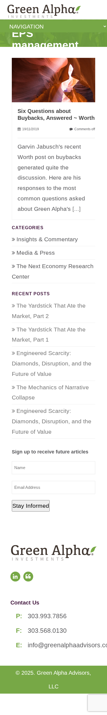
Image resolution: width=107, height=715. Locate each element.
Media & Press (35, 252)
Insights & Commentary (47, 239)
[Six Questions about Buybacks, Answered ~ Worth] (56, 79)
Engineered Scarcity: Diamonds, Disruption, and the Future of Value (51, 363)
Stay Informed (30, 506)
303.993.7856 (47, 616)
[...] (76, 209)
